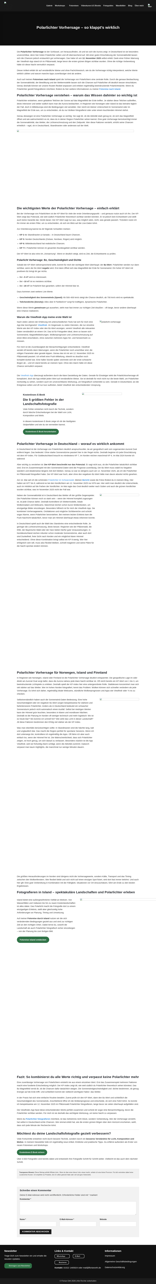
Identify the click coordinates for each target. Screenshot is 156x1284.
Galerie (49, 6)
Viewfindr (42, 325)
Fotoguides (108, 6)
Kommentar (25, 1199)
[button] (150, 6)
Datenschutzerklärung (115, 1267)
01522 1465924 (70, 1268)
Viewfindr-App (27, 375)
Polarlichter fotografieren (38, 1119)
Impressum (110, 1256)
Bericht (85, 480)
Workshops (60, 6)
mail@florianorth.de (92, 1268)
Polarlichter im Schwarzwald (61, 480)
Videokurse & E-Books (91, 6)
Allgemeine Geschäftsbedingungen (121, 1261)
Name (23, 1219)
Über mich (139, 6)
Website (103, 1219)
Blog (130, 6)
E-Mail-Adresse (67, 1219)
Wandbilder (121, 6)
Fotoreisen (74, 6)
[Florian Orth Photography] (8, 5)
